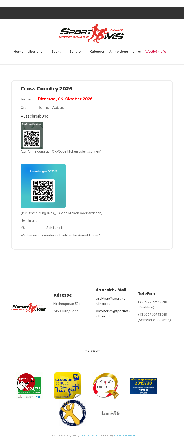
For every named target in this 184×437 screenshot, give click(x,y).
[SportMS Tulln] (92, 33)
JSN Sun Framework (124, 435)
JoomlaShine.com (89, 435)
